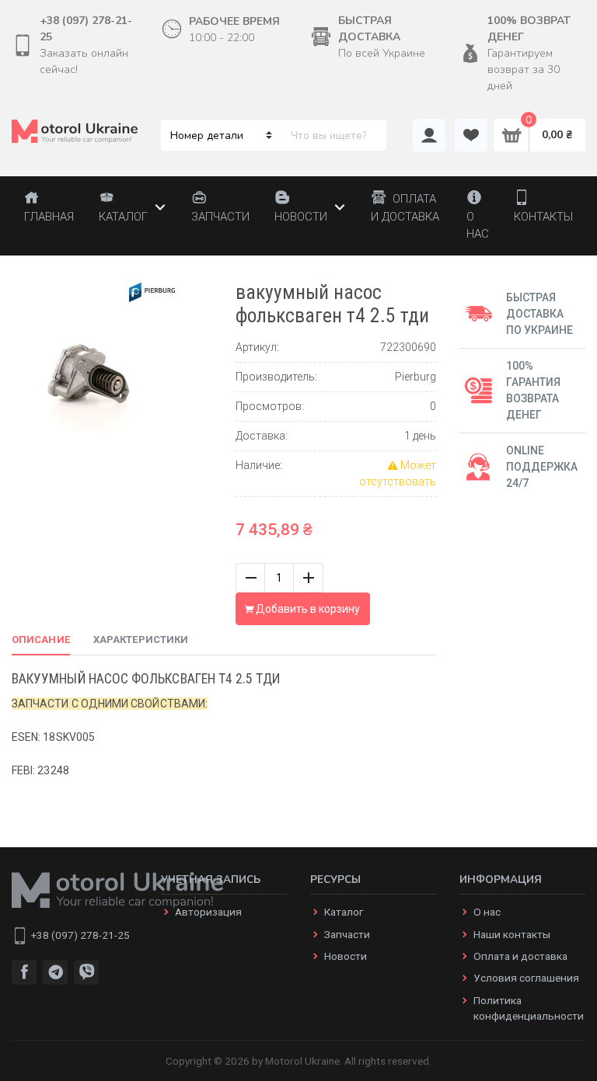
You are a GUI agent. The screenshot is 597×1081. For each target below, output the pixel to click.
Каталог (343, 911)
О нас (487, 911)
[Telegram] (55, 972)
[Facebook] (24, 972)
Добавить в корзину (306, 609)
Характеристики (140, 639)
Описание (41, 639)
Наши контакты (511, 934)
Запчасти (347, 934)
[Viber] (86, 972)
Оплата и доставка (520, 956)
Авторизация (208, 911)
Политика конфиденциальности (528, 1008)
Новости (345, 956)
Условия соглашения (526, 978)
